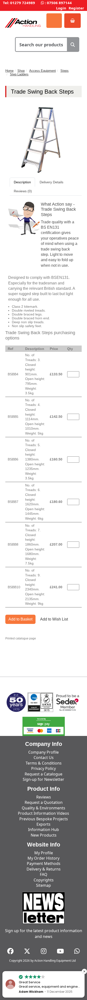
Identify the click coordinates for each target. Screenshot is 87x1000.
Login (61, 8)
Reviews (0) (23, 191)
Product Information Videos (43, 813)
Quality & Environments (43, 808)
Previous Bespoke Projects (43, 819)
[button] (84, 971)
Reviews (43, 797)
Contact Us (44, 757)
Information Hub (43, 829)
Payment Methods (43, 863)
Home (9, 71)
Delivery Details (51, 182)
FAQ (43, 874)
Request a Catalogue (43, 774)
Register (76, 8)
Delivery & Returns (44, 869)
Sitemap (43, 885)
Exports (43, 824)
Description (22, 182)
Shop (21, 71)
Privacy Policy (43, 768)
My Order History (43, 858)
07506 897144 (59, 2)
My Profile (43, 852)
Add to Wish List (54, 619)
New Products (44, 835)
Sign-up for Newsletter (43, 779)
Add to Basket (20, 619)
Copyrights (44, 880)
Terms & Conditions (44, 763)
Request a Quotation (44, 802)
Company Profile (43, 752)
